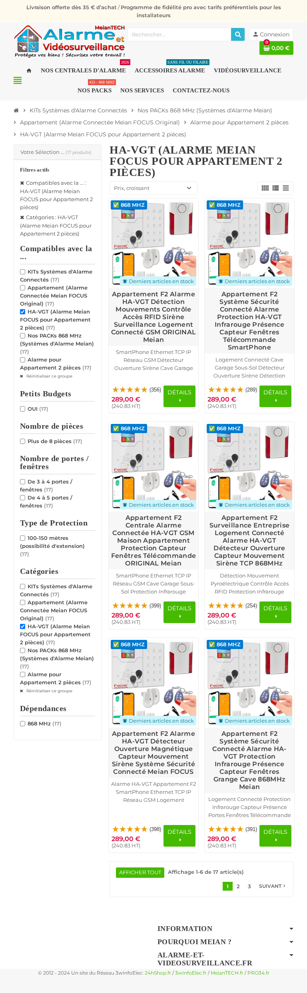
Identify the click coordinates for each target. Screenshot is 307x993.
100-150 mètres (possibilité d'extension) (52, 546)
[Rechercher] (238, 34)
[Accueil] (16, 110)
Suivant (273, 886)
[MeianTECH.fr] (70, 41)
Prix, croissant (132, 188)
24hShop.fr (158, 973)
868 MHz (45, 723)
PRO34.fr (258, 973)
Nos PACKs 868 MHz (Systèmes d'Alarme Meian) (57, 343)
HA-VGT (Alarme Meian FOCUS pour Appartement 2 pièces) (55, 319)
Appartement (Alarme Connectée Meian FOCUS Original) (54, 295)
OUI (38, 409)
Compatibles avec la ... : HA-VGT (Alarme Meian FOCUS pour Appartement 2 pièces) (56, 195)
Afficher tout (140, 872)
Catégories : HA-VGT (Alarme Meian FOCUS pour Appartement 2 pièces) (56, 225)
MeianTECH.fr (227, 973)
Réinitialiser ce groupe (48, 376)
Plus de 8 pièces (55, 441)
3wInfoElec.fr (191, 973)
